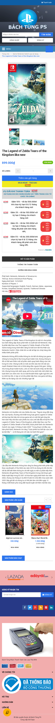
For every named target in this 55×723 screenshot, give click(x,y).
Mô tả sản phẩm (27, 259)
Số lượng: (6, 171)
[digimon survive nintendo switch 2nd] (14, 520)
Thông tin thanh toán (27, 265)
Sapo (33, 720)
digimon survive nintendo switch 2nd (21, 538)
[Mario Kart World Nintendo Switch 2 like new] (40, 520)
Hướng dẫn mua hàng (27, 270)
